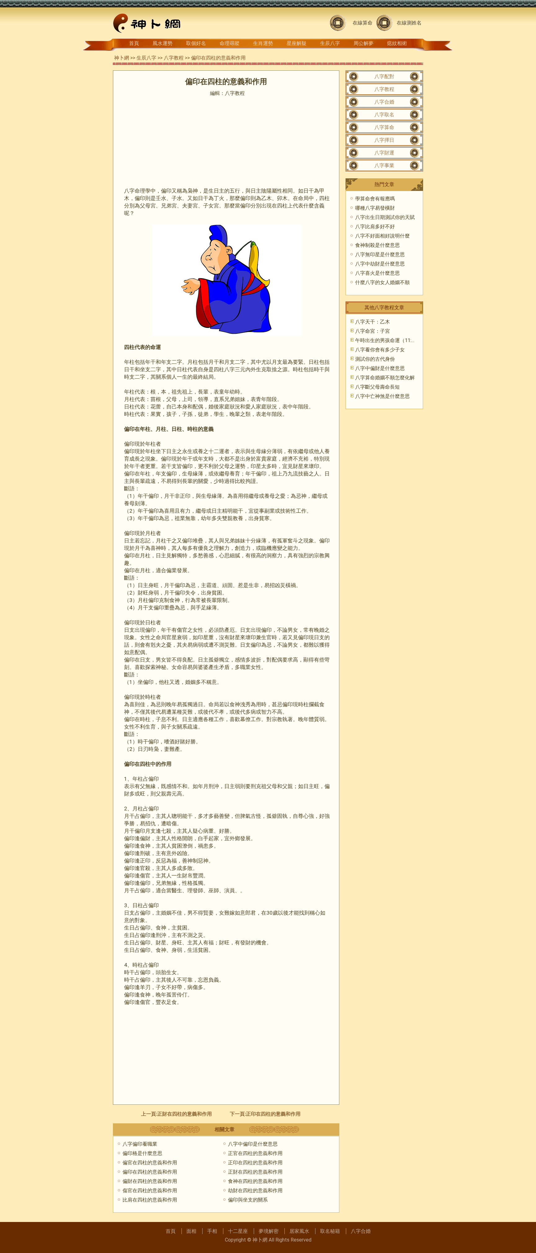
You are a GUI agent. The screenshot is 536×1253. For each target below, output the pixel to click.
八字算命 (384, 127)
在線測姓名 (409, 23)
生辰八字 (330, 43)
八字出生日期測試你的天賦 (385, 217)
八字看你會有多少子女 (380, 350)
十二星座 (238, 1231)
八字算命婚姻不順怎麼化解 (385, 378)
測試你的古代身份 (375, 359)
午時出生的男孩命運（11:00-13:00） (395, 340)
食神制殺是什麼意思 (377, 245)
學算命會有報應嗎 (375, 199)
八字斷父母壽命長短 (377, 387)
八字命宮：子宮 (372, 331)
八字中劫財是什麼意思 (380, 264)
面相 (191, 1231)
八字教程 (174, 58)
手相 (212, 1231)
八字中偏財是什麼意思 (380, 368)
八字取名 (384, 115)
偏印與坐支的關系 (248, 1200)
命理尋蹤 (229, 43)
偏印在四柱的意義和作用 (150, 1172)
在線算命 (363, 23)
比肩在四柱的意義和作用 (150, 1200)
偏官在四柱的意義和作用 (150, 1163)
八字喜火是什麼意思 (377, 273)
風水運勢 (162, 43)
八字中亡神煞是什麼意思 (382, 396)
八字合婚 (384, 102)
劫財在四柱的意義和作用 (255, 1190)
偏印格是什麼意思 (142, 1153)
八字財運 (384, 153)
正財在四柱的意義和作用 (184, 1114)
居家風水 (299, 1231)
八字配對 (384, 76)
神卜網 (121, 58)
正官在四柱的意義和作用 (255, 1153)
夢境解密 (269, 1231)
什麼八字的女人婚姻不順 (382, 282)
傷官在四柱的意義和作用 (150, 1190)
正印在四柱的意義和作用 (273, 1114)
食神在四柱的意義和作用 (255, 1181)
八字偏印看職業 (140, 1144)
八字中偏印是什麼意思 (253, 1144)
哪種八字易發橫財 (375, 208)
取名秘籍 (330, 1231)
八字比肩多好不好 (375, 227)
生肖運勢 (263, 43)
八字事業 (384, 165)
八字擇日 (384, 140)
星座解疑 (296, 43)
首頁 (134, 43)
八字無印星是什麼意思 (380, 254)
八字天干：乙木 (372, 322)
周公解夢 (363, 43)
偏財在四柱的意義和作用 (150, 1181)
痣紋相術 (397, 43)
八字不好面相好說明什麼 (382, 236)
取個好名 (196, 43)
